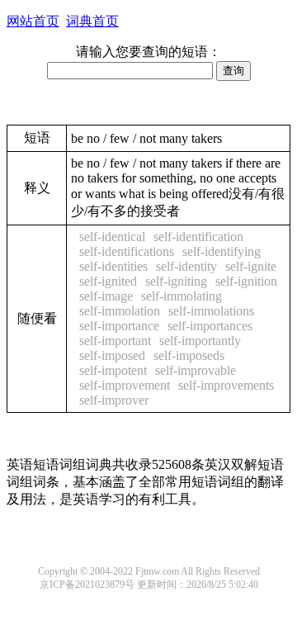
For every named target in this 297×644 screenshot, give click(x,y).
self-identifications (126, 251)
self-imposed (112, 355)
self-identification (198, 237)
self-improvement (124, 385)
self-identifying (221, 251)
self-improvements (226, 385)
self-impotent (113, 370)
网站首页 (33, 21)
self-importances (209, 326)
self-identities (113, 266)
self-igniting (176, 281)
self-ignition (246, 281)
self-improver (113, 400)
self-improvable (195, 370)
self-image (106, 296)
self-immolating (181, 296)
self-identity (186, 266)
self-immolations (211, 311)
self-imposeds (188, 355)
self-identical (112, 237)
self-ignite (250, 266)
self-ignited (108, 281)
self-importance (119, 326)
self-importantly (200, 341)
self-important (115, 341)
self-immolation (119, 311)
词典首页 (92, 21)
